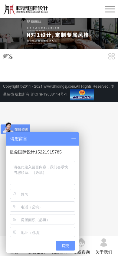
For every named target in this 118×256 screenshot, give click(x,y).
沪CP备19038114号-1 (49, 93)
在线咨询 (81, 252)
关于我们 (103, 252)
